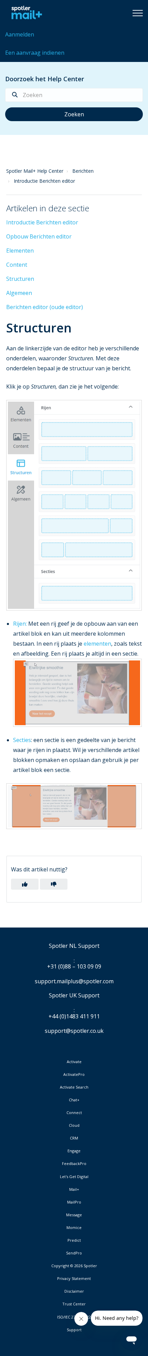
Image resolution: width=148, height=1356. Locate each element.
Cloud (74, 1125)
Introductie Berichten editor (44, 181)
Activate (74, 1062)
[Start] (25, 12)
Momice (74, 1228)
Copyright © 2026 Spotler (74, 1266)
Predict (74, 1240)
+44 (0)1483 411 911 (74, 1017)
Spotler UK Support (74, 996)
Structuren (20, 279)
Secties (22, 740)
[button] (138, 13)
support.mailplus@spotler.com (74, 981)
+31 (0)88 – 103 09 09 (74, 967)
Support (74, 1329)
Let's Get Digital (74, 1177)
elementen (97, 643)
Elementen (20, 250)
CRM (74, 1138)
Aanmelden (19, 34)
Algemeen (19, 293)
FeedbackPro (74, 1164)
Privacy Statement (74, 1278)
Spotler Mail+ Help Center (34, 171)
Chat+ (74, 1100)
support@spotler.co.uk (74, 1031)
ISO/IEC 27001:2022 (74, 1317)
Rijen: (20, 623)
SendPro (74, 1253)
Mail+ (74, 1189)
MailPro (74, 1202)
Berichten (83, 171)
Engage (74, 1151)
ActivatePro (74, 1074)
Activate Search (74, 1087)
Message (74, 1215)
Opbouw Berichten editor (39, 236)
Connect (74, 1113)
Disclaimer (74, 1291)
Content (16, 264)
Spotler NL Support (74, 946)
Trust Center (74, 1304)
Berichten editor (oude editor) (44, 307)
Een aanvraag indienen (34, 52)
